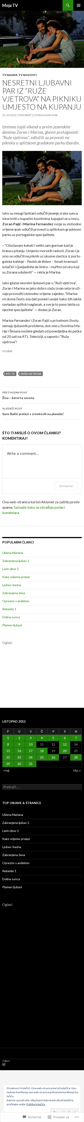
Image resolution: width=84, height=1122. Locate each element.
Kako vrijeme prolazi (16, 577)
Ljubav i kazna (11, 585)
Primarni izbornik (78, 5)
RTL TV (10, 373)
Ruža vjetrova (31, 373)
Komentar (66, 486)
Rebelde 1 (9, 609)
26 (53, 757)
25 (42, 757)
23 (19, 757)
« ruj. (6, 770)
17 (30, 751)
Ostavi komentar (45, 115)
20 (65, 751)
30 (19, 764)
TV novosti (28, 75)
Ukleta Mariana (12, 553)
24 (30, 757)
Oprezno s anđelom (15, 601)
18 (42, 751)
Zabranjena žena (13, 593)
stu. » (77, 770)
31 (30, 764)
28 (76, 757)
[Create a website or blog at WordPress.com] (3, 1064)
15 (8, 751)
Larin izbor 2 (10, 569)
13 (65, 744)
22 (8, 757)
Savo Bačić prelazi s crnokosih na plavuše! (33, 411)
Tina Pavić (25, 115)
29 (8, 764)
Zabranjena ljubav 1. (16, 561)
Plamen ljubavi (12, 625)
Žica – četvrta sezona (18, 395)
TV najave (9, 75)
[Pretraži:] (42, 787)
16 (19, 751)
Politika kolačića (35, 1104)
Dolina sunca (11, 617)
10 (30, 744)
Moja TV (10, 5)
